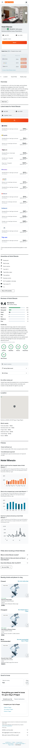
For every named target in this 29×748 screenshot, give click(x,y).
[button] (2, 2)
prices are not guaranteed (7, 725)
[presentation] (6, 467)
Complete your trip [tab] (7, 699)
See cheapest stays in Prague (23, 610)
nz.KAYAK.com (8, 742)
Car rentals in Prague (8, 709)
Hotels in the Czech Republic (8, 743)
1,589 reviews (19, 29)
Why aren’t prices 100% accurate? (10, 735)
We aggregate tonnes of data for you (11, 732)
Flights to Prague (7, 707)
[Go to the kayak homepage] (9, 2)
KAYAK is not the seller (7, 730)
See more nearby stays (23, 581)
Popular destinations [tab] (19, 699)
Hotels (13, 742)
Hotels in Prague (7, 711)
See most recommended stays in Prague (22, 640)
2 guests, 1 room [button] (7, 39)
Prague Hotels (11, 744)
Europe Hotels (19, 742)
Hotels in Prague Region (20, 743)
